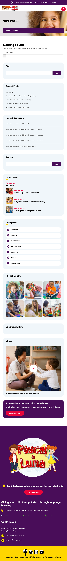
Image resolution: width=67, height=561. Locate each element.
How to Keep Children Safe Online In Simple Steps (21, 96)
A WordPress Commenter (13, 124)
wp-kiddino (9, 129)
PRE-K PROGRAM (16, 246)
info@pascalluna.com (25, 2)
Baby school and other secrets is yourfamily (18, 100)
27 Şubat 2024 (11, 183)
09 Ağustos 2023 (20, 199)
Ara (8, 66)
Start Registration (15, 413)
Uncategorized (15, 263)
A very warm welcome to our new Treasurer (23, 393)
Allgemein (14, 235)
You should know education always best (17, 107)
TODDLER (13, 257)
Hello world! (9, 92)
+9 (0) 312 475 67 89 (49, 2)
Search (56, 164)
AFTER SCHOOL (15, 229)
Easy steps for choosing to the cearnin (17, 103)
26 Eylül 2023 (19, 190)
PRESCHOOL (14, 252)
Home (8, 30)
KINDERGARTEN (15, 241)
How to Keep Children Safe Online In (27, 193)
